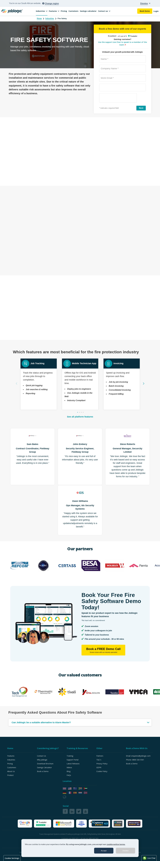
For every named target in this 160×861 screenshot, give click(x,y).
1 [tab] (77, 412)
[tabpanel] (38, 384)
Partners (99, 756)
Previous (16, 383)
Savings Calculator (44, 767)
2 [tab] (79, 412)
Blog (68, 771)
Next (143, 383)
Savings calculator (88, 11)
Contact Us (41, 756)
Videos (69, 767)
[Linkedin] (72, 811)
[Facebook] (65, 811)
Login (156, 11)
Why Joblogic (42, 760)
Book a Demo (42, 771)
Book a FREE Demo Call (103, 650)
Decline (125, 851)
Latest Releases (73, 763)
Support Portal (72, 760)
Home (39, 18)
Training (70, 756)
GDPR (98, 767)
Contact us (103, 11)
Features (53, 11)
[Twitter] (78, 811)
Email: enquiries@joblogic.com (138, 756)
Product (10, 775)
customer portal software (107, 298)
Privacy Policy (101, 763)
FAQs (69, 775)
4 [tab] (83, 412)
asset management (37, 201)
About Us (11, 771)
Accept (104, 851)
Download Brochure (45, 763)
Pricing (64, 11)
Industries (40, 11)
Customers (73, 11)
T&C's (98, 760)
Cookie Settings (12, 858)
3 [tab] (81, 412)
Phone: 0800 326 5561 (135, 760)
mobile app (75, 148)
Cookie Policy (101, 771)
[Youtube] (85, 811)
